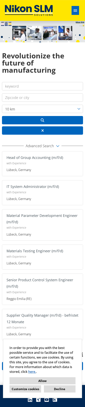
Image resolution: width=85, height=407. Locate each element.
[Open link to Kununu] (55, 399)
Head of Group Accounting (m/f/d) (35, 157)
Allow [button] (42, 381)
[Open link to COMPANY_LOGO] (29, 10)
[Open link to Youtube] (46, 399)
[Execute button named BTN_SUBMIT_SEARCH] (42, 120)
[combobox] (42, 109)
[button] (42, 145)
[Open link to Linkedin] (30, 399)
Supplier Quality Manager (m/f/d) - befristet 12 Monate (42, 318)
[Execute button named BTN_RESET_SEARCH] (42, 130)
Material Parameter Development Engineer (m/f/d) (42, 218)
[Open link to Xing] (38, 399)
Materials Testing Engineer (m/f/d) (35, 250)
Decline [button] (59, 389)
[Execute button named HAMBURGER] (75, 10)
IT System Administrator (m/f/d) (33, 186)
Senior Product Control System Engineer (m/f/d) (40, 283)
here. (32, 371)
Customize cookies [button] (25, 389)
